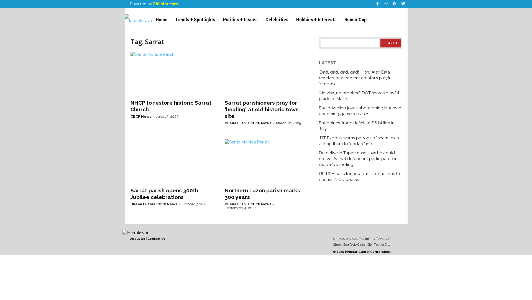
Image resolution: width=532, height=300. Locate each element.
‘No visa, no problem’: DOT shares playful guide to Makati (359, 95)
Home (161, 19)
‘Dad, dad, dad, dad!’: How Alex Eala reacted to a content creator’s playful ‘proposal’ (356, 78)
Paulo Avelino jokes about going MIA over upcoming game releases (360, 110)
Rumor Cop (355, 19)
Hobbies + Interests (316, 19)
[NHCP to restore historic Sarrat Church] (172, 74)
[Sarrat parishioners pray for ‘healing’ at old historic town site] (266, 74)
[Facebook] (377, 4)
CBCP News (141, 116)
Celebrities (276, 19)
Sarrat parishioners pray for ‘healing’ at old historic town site (262, 109)
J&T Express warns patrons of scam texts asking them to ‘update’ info (359, 140)
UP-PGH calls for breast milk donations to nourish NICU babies (359, 176)
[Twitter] (403, 4)
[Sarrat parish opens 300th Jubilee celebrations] (172, 161)
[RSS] (395, 4)
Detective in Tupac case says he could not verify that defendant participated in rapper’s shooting (358, 158)
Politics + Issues (240, 19)
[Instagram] (386, 4)
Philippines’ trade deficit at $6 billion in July (357, 125)
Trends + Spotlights (195, 19)
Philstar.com (165, 4)
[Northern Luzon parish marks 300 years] (266, 161)
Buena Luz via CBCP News (248, 123)
